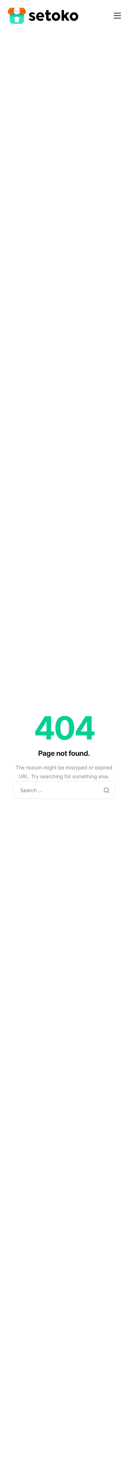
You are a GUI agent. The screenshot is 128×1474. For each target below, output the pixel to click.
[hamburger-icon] (117, 15)
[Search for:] (64, 791)
